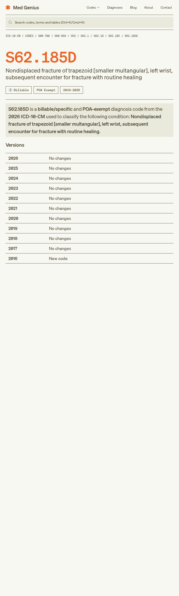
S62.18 (98, 36)
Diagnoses (115, 7)
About (148, 7)
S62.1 (85, 36)
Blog (133, 7)
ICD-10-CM (13, 36)
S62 (73, 36)
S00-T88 (44, 36)
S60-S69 (60, 36)
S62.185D (131, 36)
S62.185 (114, 36)
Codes (29, 36)
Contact (166, 7)
